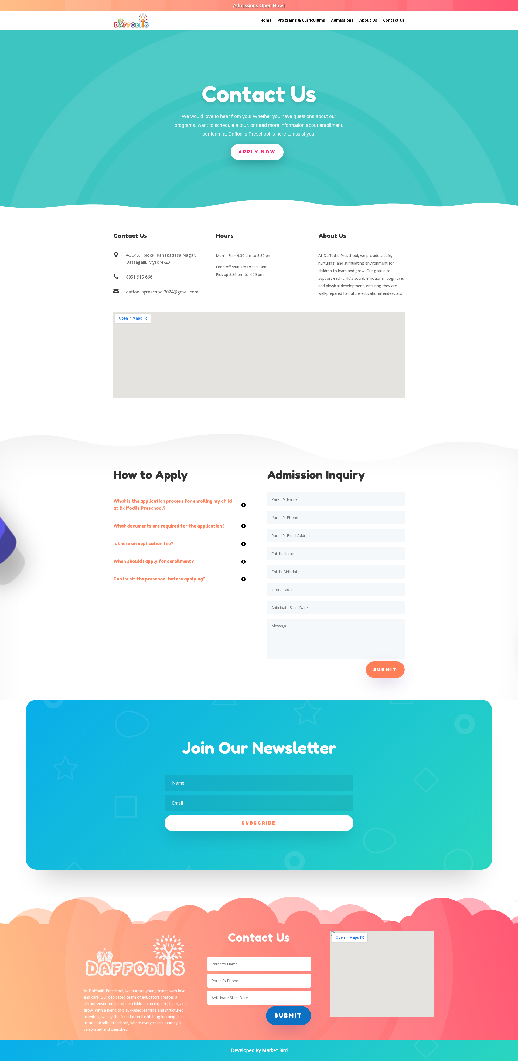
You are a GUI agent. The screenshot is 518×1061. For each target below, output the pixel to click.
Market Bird (275, 1050)
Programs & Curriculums (301, 20)
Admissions (342, 20)
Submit (385, 669)
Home (266, 20)
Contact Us (394, 20)
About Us (368, 20)
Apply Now (257, 151)
